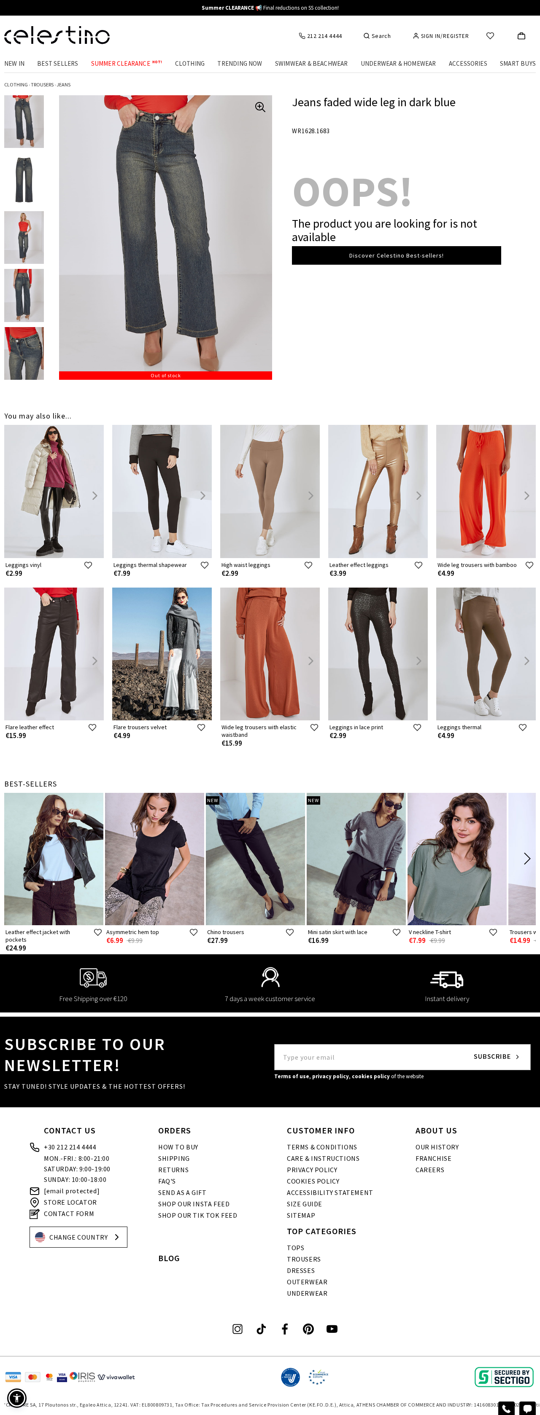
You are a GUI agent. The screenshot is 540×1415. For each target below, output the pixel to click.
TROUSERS (304, 1259)
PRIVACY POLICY (312, 1169)
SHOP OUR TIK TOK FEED (198, 1215)
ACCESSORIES (468, 63)
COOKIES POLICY (313, 1181)
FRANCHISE (433, 1158)
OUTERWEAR (307, 1282)
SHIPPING (174, 1158)
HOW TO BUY (178, 1147)
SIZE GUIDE (304, 1204)
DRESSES (301, 1270)
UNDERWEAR (307, 1293)
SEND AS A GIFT (182, 1192)
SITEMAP (301, 1215)
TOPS (295, 1247)
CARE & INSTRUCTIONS (323, 1158)
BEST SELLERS (57, 63)
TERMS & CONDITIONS (322, 1147)
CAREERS (430, 1169)
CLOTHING (190, 63)
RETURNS (173, 1169)
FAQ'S (167, 1181)
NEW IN (14, 63)
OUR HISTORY (437, 1147)
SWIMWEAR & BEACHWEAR (311, 63)
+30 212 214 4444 (70, 1147)
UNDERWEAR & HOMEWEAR (398, 63)
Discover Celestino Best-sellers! (396, 255)
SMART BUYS (518, 63)
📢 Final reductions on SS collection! (270, 7)
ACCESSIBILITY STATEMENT (330, 1192)
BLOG (169, 1258)
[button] (16, 1398)
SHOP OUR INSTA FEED (194, 1204)
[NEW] (255, 923)
